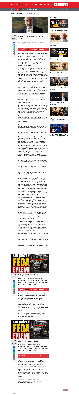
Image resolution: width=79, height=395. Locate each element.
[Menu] (56, 5)
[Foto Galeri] (67, 1)
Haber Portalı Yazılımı (16, 393)
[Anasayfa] (11, 1)
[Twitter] (14, 44)
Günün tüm (64, 9)
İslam (27, 4)
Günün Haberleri (20, 1)
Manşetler (14, 1)
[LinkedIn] (14, 46)
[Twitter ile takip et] (64, 390)
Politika (37, 4)
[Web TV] (65, 1)
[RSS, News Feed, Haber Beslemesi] (67, 390)
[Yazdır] (14, 52)
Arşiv (25, 1)
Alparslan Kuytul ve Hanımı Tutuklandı (31, 9)
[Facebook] (14, 42)
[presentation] (14, 9)
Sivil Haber (46, 4)
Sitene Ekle (28, 1)
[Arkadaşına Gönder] (14, 50)
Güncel (32, 4)
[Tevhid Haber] (17, 4)
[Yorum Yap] (14, 54)
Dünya (41, 4)
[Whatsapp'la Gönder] (14, 48)
